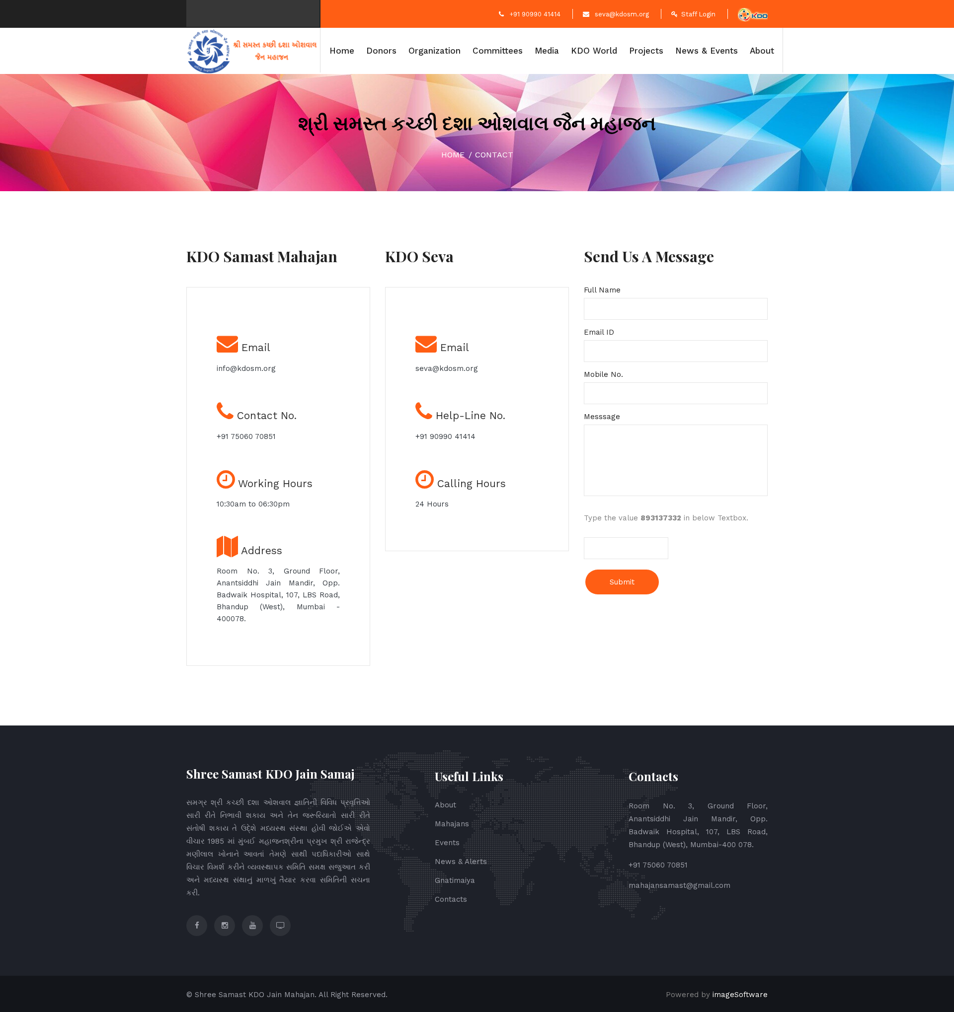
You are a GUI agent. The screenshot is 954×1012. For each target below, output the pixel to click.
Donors (381, 51)
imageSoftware (740, 994)
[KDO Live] (280, 925)
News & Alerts (461, 861)
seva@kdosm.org (621, 14)
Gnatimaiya (455, 880)
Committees (498, 51)
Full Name (608, 290)
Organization (434, 51)
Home (341, 51)
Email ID (602, 332)
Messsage (605, 416)
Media (547, 51)
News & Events (706, 51)
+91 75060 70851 (246, 436)
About (762, 51)
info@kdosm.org (246, 368)
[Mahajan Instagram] (224, 925)
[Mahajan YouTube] (252, 925)
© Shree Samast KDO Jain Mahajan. (251, 994)
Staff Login (698, 14)
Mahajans (452, 823)
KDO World (594, 51)
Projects (646, 51)
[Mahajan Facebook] (196, 925)
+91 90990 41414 (533, 14)
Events (447, 842)
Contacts (451, 899)
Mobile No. (609, 374)
